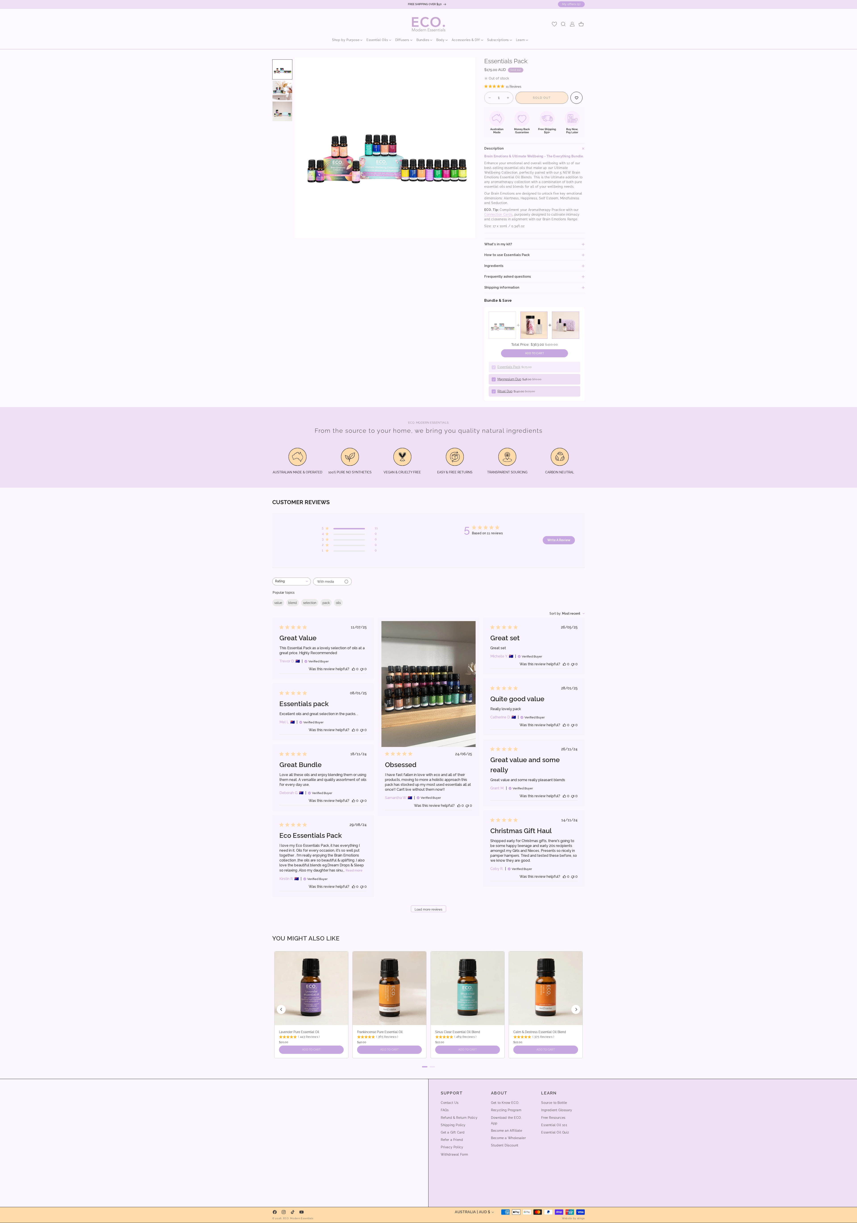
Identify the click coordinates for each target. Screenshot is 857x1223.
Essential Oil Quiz (555, 1132)
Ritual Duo (504, 391)
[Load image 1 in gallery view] (282, 69)
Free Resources (553, 1117)
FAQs (445, 1110)
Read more (354, 870)
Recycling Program (506, 1110)
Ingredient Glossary (556, 1110)
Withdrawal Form (454, 1154)
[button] (346, 40)
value (278, 603)
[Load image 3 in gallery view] (282, 111)
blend (292, 603)
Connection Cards (498, 214)
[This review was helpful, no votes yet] (353, 669)
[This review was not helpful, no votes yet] (361, 669)
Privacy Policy (452, 1147)
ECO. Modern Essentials (298, 1218)
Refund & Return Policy (459, 1117)
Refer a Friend (452, 1140)
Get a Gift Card (453, 1132)
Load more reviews (428, 909)
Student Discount (504, 1145)
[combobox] (291, 581)
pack (326, 603)
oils (338, 603)
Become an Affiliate (506, 1130)
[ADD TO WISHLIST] (576, 98)
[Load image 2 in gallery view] (282, 90)
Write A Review (558, 540)
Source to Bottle (554, 1102)
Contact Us (450, 1102)
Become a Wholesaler (508, 1138)
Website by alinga (573, 1218)
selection (309, 603)
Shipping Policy (453, 1125)
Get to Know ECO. (505, 1102)
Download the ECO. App (506, 1120)
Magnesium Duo (509, 379)
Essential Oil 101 (554, 1125)
